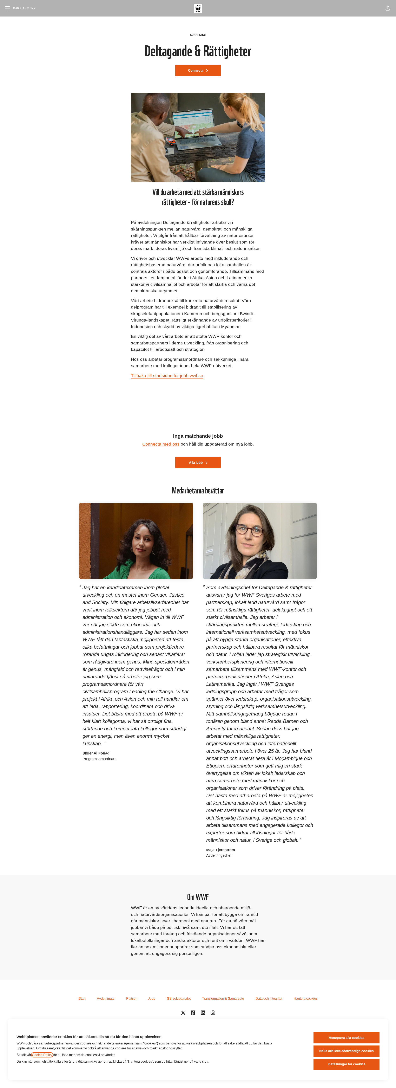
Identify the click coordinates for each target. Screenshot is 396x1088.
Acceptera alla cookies (346, 1038)
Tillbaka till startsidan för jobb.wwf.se (167, 375)
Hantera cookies (306, 998)
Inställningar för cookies (346, 1064)
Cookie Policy (42, 1055)
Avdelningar (106, 998)
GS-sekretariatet (179, 998)
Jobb (151, 998)
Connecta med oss (160, 444)
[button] (388, 8)
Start (82, 998)
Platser (131, 998)
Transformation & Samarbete (223, 998)
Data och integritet (269, 998)
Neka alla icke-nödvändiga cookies (346, 1051)
